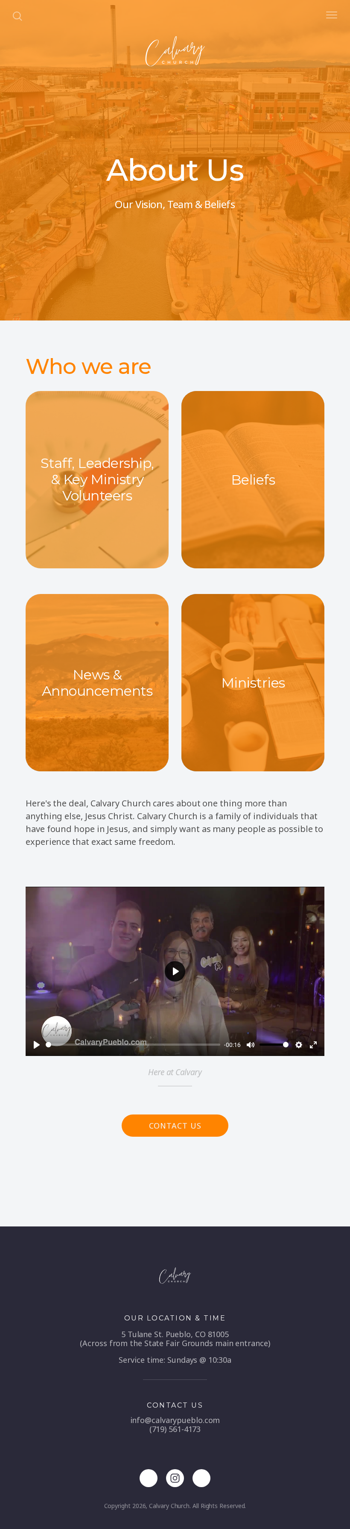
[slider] (133, 1045)
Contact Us (175, 1125)
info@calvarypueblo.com (175, 1420)
